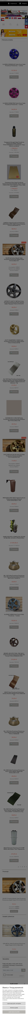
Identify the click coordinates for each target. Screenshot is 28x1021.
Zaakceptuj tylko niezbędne (14, 1003)
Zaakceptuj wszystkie (14, 1012)
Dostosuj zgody (14, 1007)
